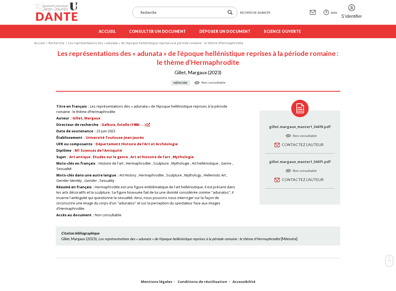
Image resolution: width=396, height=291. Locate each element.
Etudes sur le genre (110, 156)
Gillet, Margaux (86, 118)
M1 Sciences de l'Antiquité (98, 150)
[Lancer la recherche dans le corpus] (230, 12)
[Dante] (60, 12)
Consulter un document (157, 31)
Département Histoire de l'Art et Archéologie (137, 143)
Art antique (80, 156)
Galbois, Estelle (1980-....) (124, 124)
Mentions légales (156, 282)
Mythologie (183, 156)
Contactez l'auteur (303, 144)
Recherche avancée (255, 12)
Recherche (56, 43)
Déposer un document (225, 31)
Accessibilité (243, 282)
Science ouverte (282, 31)
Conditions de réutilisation (202, 282)
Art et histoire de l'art (150, 156)
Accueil (107, 31)
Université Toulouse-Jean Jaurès (115, 137)
